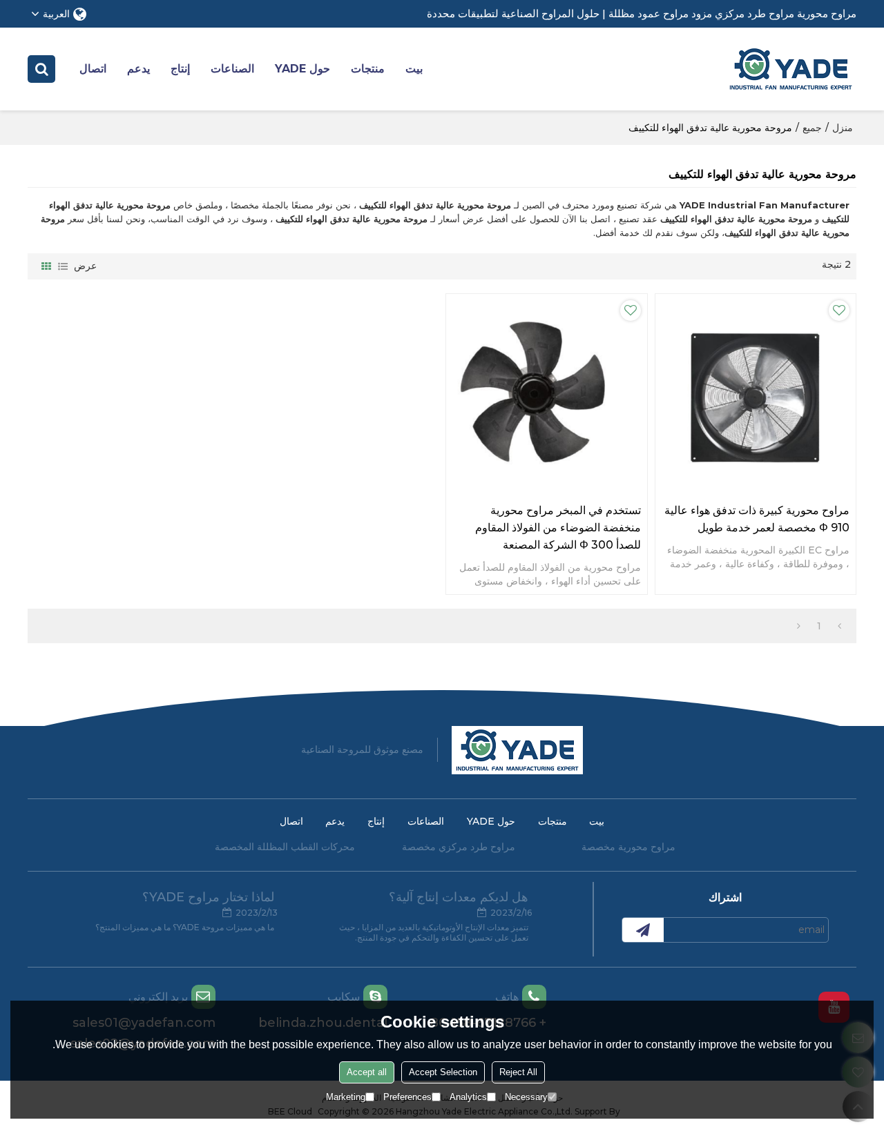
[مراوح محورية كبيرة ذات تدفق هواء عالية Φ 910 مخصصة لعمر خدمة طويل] (756, 394)
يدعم (138, 68)
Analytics (468, 1097)
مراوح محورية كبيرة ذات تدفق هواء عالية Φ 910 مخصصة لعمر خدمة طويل (756, 519)
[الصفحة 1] (839, 626)
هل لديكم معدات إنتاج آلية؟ (458, 897)
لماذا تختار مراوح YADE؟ (208, 897)
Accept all (367, 1072)
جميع (812, 127)
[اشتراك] (643, 930)
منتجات (368, 68)
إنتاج (180, 68)
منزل (842, 127)
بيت (414, 68)
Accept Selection (443, 1072)
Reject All (518, 1072)
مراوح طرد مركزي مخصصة (458, 847)
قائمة (63, 266)
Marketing (345, 1097)
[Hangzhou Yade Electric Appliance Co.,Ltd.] (790, 69)
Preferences (407, 1097)
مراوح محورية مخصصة (628, 847)
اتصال (92, 68)
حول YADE (302, 68)
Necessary (526, 1097)
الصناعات (232, 68)
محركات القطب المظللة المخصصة (285, 847)
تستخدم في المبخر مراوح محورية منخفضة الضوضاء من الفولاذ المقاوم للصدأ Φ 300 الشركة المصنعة (558, 527)
